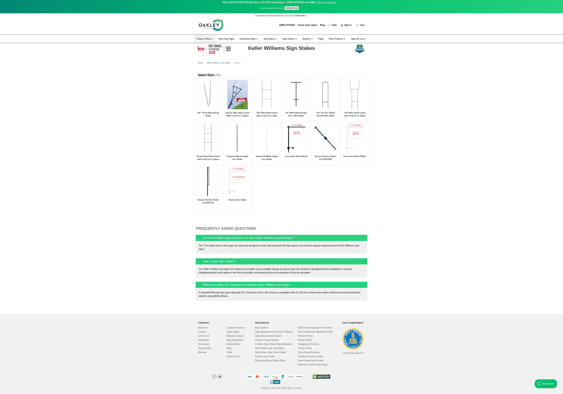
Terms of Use (305, 348)
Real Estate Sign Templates (269, 348)
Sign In (348, 25)
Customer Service (236, 327)
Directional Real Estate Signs (270, 360)
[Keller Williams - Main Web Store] (217, 48)
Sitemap (202, 352)
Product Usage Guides (267, 340)
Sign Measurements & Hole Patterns (274, 332)
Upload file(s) (233, 344)
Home (200, 63)
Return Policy (305, 340)
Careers (202, 332)
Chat (334, 25)
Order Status (233, 332)
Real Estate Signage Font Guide (315, 327)
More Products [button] (336, 39)
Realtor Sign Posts (265, 356)
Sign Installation (235, 340)
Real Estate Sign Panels (311, 360)
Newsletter (203, 340)
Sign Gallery (261, 327)
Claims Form (233, 356)
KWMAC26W (292, 8)
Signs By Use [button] (358, 39)
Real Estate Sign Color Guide (270, 352)
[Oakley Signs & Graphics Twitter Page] (219, 377)
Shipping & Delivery (308, 344)
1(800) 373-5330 (287, 25)
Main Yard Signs (226, 39)
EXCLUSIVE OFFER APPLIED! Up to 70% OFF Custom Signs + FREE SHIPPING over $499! (268, 2)
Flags (321, 39)
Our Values (204, 344)
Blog (322, 25)
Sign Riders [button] (269, 39)
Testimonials (204, 348)
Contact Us (204, 336)
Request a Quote (235, 336)
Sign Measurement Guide (268, 336)
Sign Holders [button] (288, 39)
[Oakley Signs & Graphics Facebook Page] (214, 377)
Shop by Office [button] (204, 39)
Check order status (307, 25)
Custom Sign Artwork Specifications (273, 344)
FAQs (229, 352)
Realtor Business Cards (310, 356)
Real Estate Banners (309, 352)
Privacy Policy (305, 336)
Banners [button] (306, 39)
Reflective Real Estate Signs (313, 364)
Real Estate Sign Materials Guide (315, 332)
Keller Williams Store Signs (218, 63)
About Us (203, 327)
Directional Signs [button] (248, 39)
